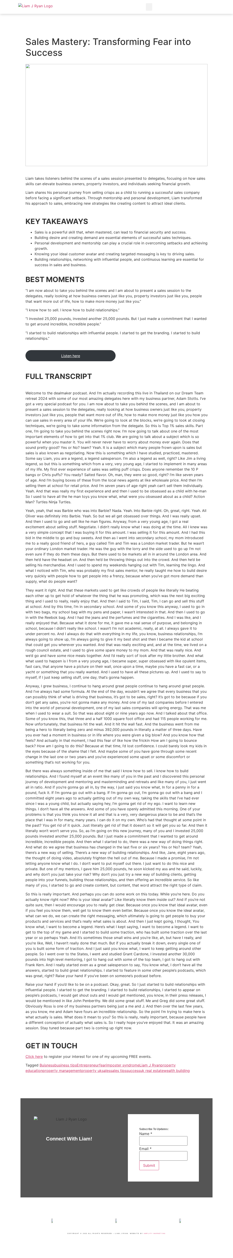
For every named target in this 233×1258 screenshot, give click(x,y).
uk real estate (152, 1070)
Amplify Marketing (155, 1233)
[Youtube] (204, 7)
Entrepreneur (88, 1065)
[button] (149, 7)
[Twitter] (194, 7)
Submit (149, 1165)
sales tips (118, 1070)
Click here (34, 1056)
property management (62, 1070)
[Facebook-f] (163, 7)
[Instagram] (173, 7)
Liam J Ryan (149, 1065)
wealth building (177, 1070)
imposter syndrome (122, 1065)
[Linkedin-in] (184, 7)
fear (102, 1065)
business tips (65, 1065)
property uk (91, 1070)
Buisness (47, 1065)
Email (145, 1148)
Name (145, 1133)
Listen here (70, 356)
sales (106, 1070)
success (133, 1070)
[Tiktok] (214, 7)
